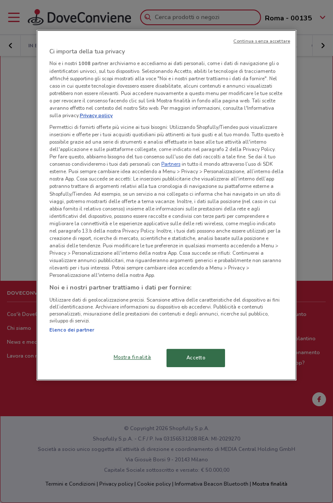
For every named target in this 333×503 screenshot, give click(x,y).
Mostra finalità (132, 357)
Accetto (196, 357)
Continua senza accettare (261, 41)
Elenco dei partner (71, 329)
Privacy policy (96, 115)
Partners (170, 164)
